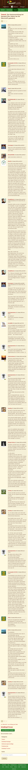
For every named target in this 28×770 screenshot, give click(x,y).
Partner (15, 766)
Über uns (7, 766)
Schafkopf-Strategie (6, 741)
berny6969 (10, 323)
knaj (9, 88)
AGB (19, 766)
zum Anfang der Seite (13, 724)
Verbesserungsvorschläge (7, 743)
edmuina (10, 490)
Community (9, 9)
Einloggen (22, 6)
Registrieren (6, 6)
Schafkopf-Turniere (6, 748)
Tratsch (3, 14)
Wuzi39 (9, 161)
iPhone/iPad (4, 764)
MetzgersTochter (11, 442)
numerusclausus (11, 356)
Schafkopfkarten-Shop (22, 764)
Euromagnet (10, 145)
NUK (9, 24)
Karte (3, 766)
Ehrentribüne (21, 9)
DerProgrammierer (12, 312)
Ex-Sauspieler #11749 (12, 63)
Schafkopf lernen (14, 764)
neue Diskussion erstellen (8, 730)
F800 (9, 617)
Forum (15, 9)
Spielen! (3, 9)
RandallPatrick (11, 199)
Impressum (14, 768)
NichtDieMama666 (12, 99)
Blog (8, 764)
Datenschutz (23, 766)
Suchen (4, 758)
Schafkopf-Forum (7, 727)
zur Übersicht (4, 724)
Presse (11, 766)
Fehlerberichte (5, 746)
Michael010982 (11, 154)
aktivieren (15, 6)
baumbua (10, 408)
